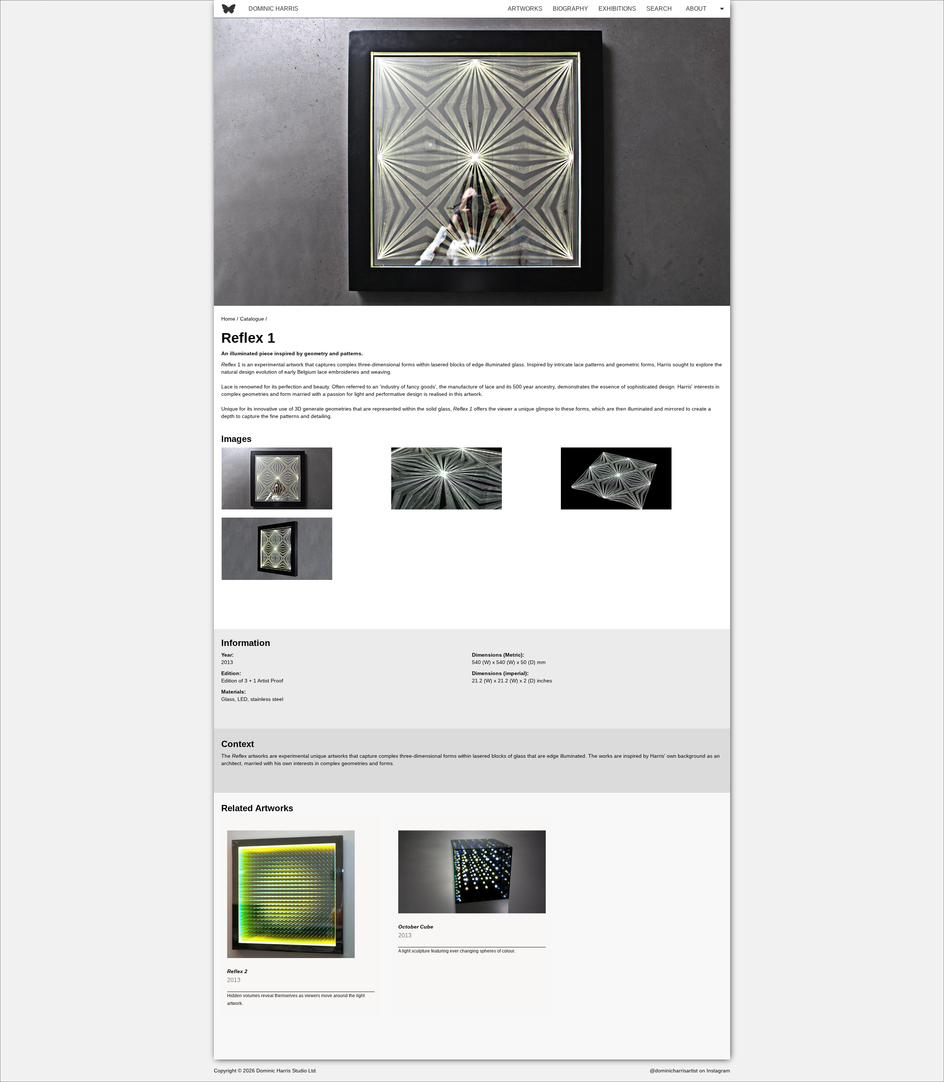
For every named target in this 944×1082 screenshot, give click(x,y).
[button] (703, 9)
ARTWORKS (525, 9)
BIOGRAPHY (570, 9)
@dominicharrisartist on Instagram (690, 1071)
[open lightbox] (277, 478)
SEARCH (659, 9)
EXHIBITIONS (617, 9)
